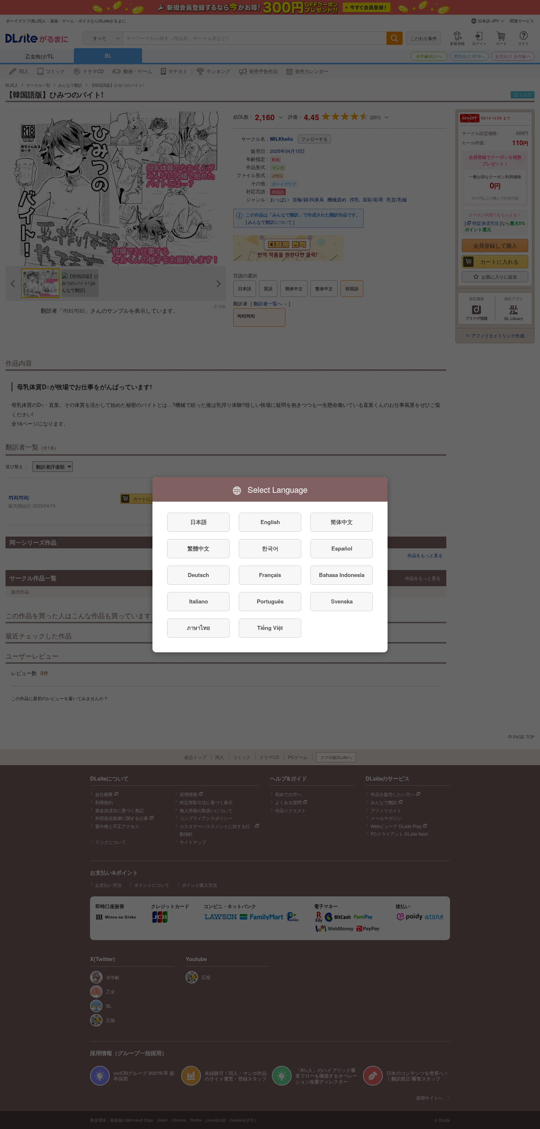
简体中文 (342, 522)
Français (270, 575)
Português (270, 601)
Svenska (342, 601)
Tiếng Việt (270, 628)
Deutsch (198, 575)
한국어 (270, 548)
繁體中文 (198, 548)
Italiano (198, 601)
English (270, 522)
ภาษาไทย (198, 628)
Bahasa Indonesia (341, 575)
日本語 (198, 522)
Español (341, 548)
